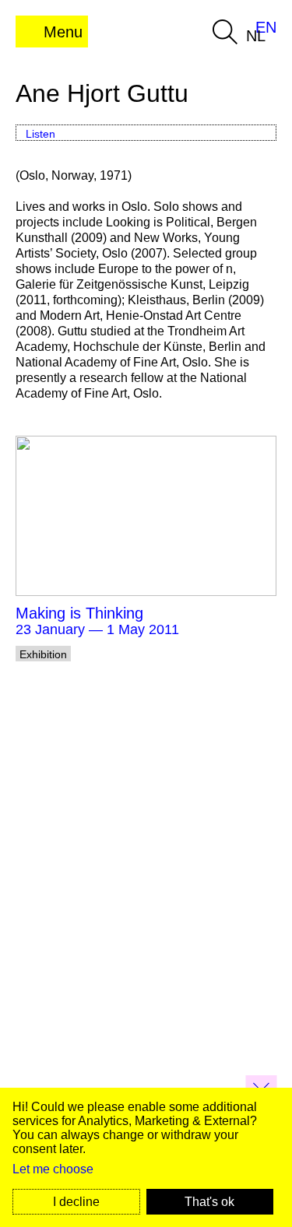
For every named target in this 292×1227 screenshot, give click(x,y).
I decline (76, 1201)
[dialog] (146, 1157)
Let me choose (52, 1169)
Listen (40, 134)
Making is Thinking (79, 613)
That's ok (209, 1201)
